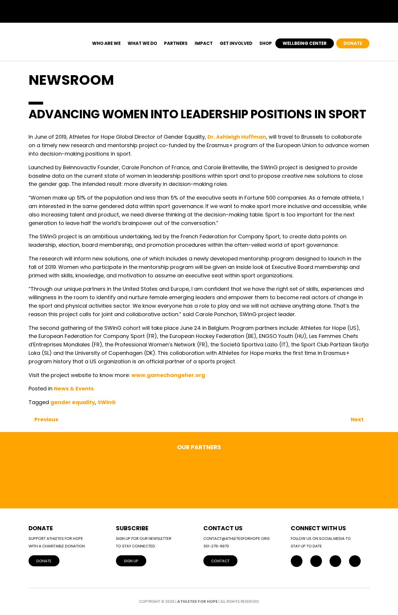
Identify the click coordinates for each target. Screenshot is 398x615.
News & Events (74, 388)
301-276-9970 (216, 546)
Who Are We (106, 43)
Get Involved (236, 43)
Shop (265, 43)
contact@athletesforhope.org (236, 538)
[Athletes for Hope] (53, 40)
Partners (176, 43)
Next (357, 419)
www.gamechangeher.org (168, 375)
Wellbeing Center (305, 43)
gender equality (72, 402)
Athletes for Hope (197, 601)
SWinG (107, 402)
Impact (204, 43)
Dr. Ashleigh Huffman (236, 136)
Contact (220, 561)
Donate (353, 43)
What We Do (142, 43)
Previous (46, 419)
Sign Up (131, 561)
